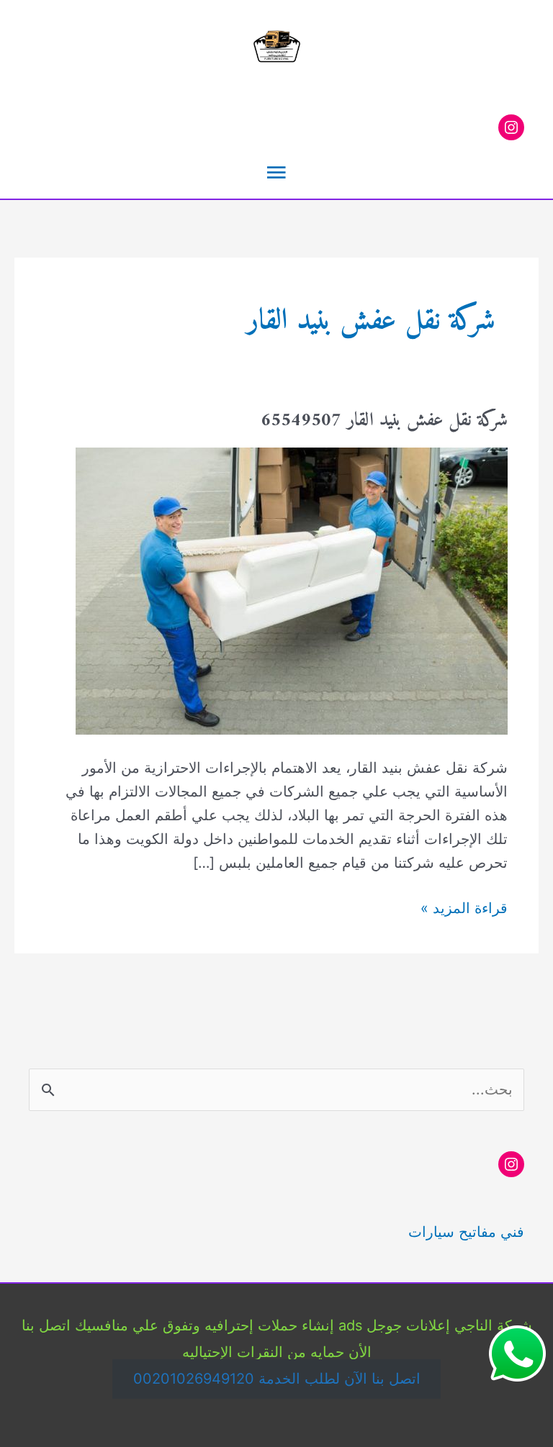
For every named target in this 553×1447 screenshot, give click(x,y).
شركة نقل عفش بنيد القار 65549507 (384, 420)
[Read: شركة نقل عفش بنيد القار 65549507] (292, 590)
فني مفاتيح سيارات (466, 1231)
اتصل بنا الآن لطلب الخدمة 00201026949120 (277, 1378)
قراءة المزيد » (464, 909)
